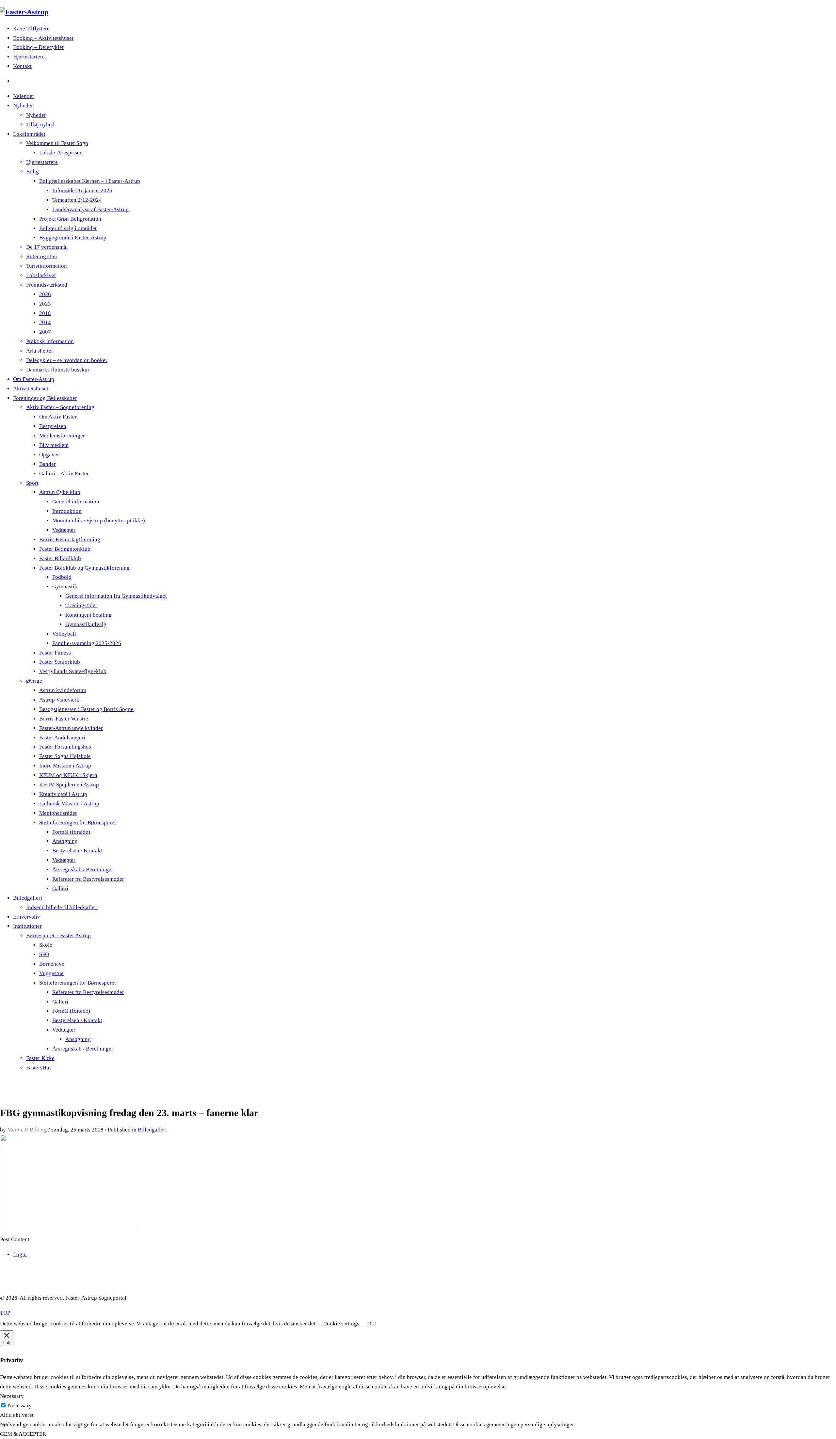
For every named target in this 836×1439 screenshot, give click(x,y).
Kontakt (22, 66)
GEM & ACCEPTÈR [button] (23, 1434)
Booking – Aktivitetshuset (43, 38)
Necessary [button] (12, 1396)
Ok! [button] (371, 1323)
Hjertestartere (29, 57)
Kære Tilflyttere (31, 28)
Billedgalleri (152, 1130)
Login (20, 1254)
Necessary (20, 1405)
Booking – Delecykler (38, 47)
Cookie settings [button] (341, 1323)
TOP (5, 1313)
